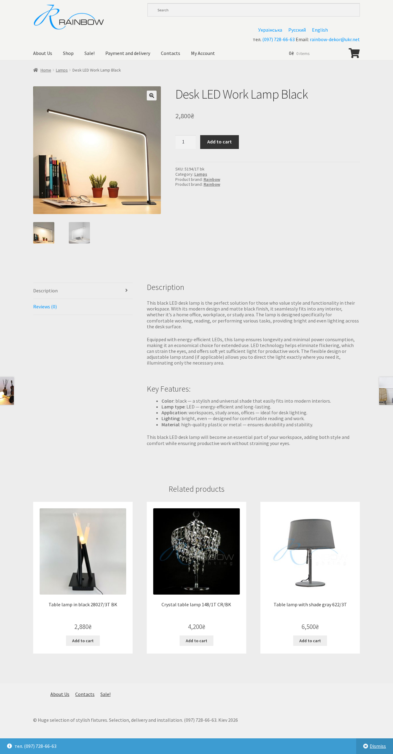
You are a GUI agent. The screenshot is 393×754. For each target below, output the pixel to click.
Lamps (62, 70)
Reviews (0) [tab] (45, 306)
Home (46, 70)
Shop (68, 53)
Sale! (89, 53)
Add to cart (219, 142)
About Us (42, 53)
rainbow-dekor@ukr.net (335, 39)
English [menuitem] (320, 30)
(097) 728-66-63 (278, 39)
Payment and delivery (127, 53)
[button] (152, 95)
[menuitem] (270, 29)
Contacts (170, 53)
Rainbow (212, 179)
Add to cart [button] (83, 640)
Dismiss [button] (378, 746)
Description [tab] (45, 290)
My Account (203, 53)
